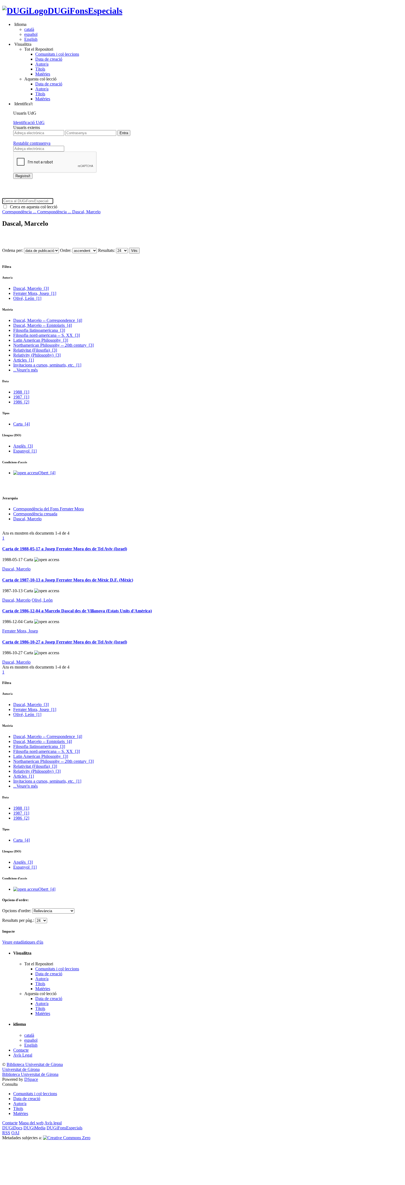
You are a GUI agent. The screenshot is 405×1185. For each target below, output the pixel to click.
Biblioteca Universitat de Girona (35, 1064)
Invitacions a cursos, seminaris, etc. (47, 365)
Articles (23, 360)
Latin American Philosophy (40, 340)
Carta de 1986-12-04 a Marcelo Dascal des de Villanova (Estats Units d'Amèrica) (77, 610)
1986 (21, 402)
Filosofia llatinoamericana (39, 330)
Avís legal (53, 1123)
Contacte (21, 1050)
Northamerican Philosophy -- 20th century (53, 345)
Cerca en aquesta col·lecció (32, 206)
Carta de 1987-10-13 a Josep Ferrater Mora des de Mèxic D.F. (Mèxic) (67, 580)
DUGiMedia (34, 1127)
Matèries (42, 74)
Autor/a (41, 64)
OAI (15, 1132)
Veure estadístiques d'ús (22, 942)
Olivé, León (27, 298)
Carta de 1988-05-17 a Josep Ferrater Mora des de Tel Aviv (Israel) (64, 548)
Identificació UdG (29, 122)
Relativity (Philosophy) (37, 355)
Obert (46, 472)
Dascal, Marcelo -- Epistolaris (42, 325)
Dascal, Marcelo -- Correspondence (47, 320)
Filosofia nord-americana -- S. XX (46, 335)
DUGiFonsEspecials (85, 11)
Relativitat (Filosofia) (35, 350)
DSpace (31, 1079)
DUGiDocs (12, 1127)
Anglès (23, 446)
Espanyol (25, 451)
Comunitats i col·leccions (57, 54)
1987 (21, 397)
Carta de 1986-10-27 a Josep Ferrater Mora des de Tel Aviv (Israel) (64, 642)
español (30, 34)
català (29, 29)
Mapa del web (31, 1123)
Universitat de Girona (21, 1069)
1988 (21, 392)
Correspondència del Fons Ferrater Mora (48, 509)
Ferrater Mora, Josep (34, 293)
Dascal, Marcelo (86, 211)
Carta (21, 424)
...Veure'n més (25, 370)
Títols (40, 69)
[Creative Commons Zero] (66, 1137)
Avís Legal (22, 1055)
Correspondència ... (19, 211)
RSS (6, 1132)
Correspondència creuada (35, 513)
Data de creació (48, 59)
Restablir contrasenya (31, 143)
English (30, 39)
